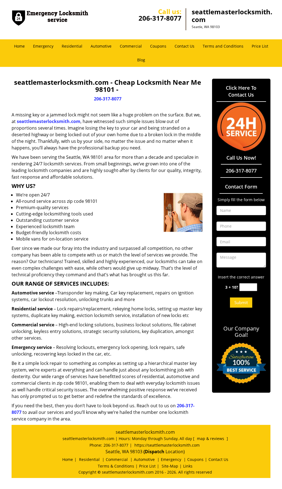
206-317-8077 (160, 18)
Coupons (158, 46)
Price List (260, 46)
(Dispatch (154, 452)
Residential (72, 46)
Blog (141, 59)
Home (19, 46)
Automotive (101, 46)
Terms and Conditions (223, 46)
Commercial (131, 46)
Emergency (43, 46)
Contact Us (184, 46)
